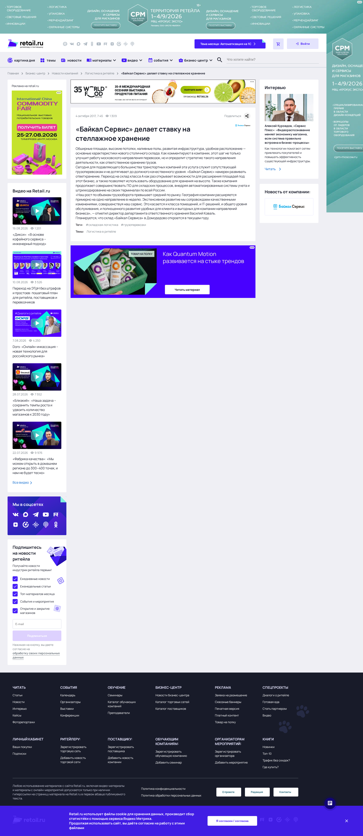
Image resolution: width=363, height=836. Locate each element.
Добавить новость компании (120, 760)
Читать (270, 169)
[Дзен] (112, 44)
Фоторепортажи (24, 722)
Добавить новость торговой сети (73, 760)
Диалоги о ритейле (276, 695)
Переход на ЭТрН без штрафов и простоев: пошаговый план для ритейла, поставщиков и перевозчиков (37, 295)
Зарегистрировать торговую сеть (73, 749)
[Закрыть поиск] (217, 64)
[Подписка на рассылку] (65, 44)
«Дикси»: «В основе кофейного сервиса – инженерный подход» (29, 239)
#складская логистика (102, 225)
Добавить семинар (168, 762)
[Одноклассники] (92, 44)
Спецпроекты (275, 687)
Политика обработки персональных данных (171, 795)
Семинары (115, 695)
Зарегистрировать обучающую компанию (171, 753)
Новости (19, 702)
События (68, 687)
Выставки (67, 709)
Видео (267, 715)
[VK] (72, 44)
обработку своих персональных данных (36, 655)
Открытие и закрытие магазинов (35, 611)
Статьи (17, 695)
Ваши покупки (22, 747)
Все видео (21, 482)
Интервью (20, 709)
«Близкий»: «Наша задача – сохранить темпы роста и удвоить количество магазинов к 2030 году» (34, 407)
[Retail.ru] (31, 44)
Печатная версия (227, 709)
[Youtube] (99, 44)
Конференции (69, 715)
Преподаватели (119, 713)
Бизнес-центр (35, 73)
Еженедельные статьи (35, 586)
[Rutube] (105, 44)
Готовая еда (271, 702)
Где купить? (271, 767)
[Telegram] (85, 44)
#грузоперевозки (133, 225)
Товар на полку (225, 722)
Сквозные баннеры (228, 702)
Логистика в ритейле (99, 73)
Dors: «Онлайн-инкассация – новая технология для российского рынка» (35, 351)
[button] (102, 60)
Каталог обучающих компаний (122, 704)
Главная (13, 73)
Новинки (269, 747)
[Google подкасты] (126, 44)
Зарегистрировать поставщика (121, 749)
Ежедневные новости (35, 579)
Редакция (257, 792)
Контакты (285, 792)
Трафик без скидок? (276, 760)
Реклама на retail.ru (25, 86)
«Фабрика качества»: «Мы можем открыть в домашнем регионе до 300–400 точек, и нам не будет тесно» (35, 466)
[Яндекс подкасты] (119, 44)
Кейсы (17, 715)
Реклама (223, 687)
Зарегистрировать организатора (228, 753)
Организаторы (70, 702)
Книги (268, 739)
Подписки (19, 754)
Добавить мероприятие (231, 762)
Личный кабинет (28, 739)
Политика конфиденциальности (163, 789)
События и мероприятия (37, 601)
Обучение (116, 687)
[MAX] (78, 44)
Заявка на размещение (231, 695)
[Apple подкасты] (132, 44)
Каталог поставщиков (170, 709)
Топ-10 (267, 754)
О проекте (228, 792)
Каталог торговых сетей (172, 702)
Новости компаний (65, 73)
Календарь (67, 695)
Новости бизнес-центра (172, 695)
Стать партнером (275, 709)
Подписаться (37, 635)
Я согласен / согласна (232, 821)
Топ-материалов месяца (37, 594)
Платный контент (227, 715)
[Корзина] (278, 43)
